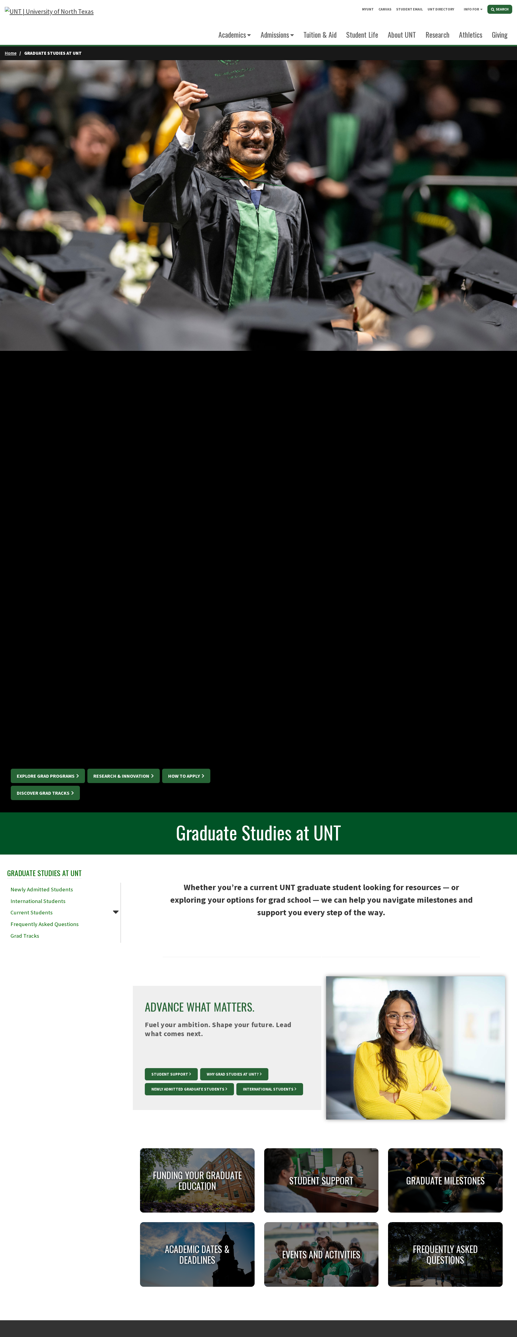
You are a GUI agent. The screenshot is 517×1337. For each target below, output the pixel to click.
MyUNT (368, 9)
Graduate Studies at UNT (44, 872)
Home (10, 53)
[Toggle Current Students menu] (116, 911)
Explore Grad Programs (46, 776)
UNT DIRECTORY (441, 9)
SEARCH (502, 9)
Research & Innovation (121, 776)
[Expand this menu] (481, 9)
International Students (38, 901)
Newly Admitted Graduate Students (187, 1089)
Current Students (31, 912)
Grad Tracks (24, 935)
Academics (232, 34)
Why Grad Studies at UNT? (233, 1074)
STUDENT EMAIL (409, 9)
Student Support (169, 1074)
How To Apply (184, 776)
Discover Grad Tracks (43, 793)
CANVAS (384, 9)
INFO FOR (471, 9)
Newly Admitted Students (41, 889)
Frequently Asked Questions (44, 924)
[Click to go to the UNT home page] (49, 22)
